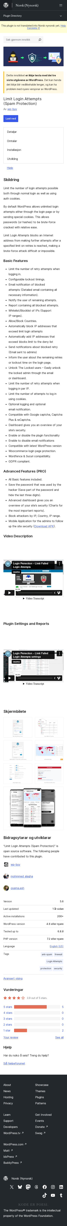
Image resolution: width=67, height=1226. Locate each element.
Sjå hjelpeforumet (14, 1063)
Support (8, 1120)
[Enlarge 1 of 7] (27, 722)
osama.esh (17, 888)
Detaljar (12, 132)
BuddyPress (12, 1162)
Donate (41, 1127)
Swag (40, 1133)
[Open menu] (61, 5)
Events (39, 1120)
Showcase (41, 1085)
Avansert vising (13, 978)
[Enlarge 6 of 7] (59, 768)
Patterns (40, 1103)
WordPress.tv (13, 1133)
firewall (58, 954)
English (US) (57, 946)
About (7, 1085)
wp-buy (12, 109)
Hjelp (10, 168)
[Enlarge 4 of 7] (59, 745)
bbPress (10, 1156)
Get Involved (43, 1114)
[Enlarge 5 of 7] (27, 768)
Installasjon (14, 150)
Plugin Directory (12, 15)
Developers (10, 1127)
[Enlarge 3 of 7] (27, 745)
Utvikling (12, 159)
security (58, 968)
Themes (40, 1091)
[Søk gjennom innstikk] (39, 39)
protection (46, 968)
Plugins (39, 1097)
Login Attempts (54, 961)
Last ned (11, 118)
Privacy (8, 1103)
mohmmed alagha (22, 876)
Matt (8, 1150)
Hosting (8, 1097)
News (7, 1091)
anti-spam (47, 954)
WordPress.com (15, 1144)
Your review (10, 1037)
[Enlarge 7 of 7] (59, 791)
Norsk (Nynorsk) (22, 1178)
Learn (6, 1114)
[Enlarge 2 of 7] (59, 722)
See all (59, 1037)
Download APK (44, 526)
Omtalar (12, 141)
